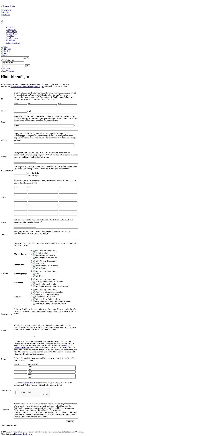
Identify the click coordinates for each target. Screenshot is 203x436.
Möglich (44, 253)
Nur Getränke (50, 284)
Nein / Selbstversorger (60, 286)
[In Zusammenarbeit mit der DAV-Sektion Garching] (7, 71)
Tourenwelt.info (17, 432)
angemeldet (28, 383)
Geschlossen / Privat (58, 304)
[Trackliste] (5, 15)
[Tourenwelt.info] (8, 6)
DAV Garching (77, 432)
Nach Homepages (12, 38)
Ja (38, 274)
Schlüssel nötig (52, 266)
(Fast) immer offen (56, 292)
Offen (41, 263)
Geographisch (11, 30)
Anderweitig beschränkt (62, 301)
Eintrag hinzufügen (13, 43)
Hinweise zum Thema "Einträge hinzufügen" (27, 87)
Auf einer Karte (11, 34)
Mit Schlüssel (50, 297)
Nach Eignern (11, 36)
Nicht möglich (51, 258)
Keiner (43, 268)
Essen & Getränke (56, 282)
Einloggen (18, 434)
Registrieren (5, 68)
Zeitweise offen (53, 294)
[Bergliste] (5, 12)
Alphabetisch (10, 28)
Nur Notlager (50, 255)
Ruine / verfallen (53, 299)
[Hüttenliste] (6, 10)
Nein (41, 276)
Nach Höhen (10, 40)
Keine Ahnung (51, 251)
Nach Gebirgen (11, 32)
